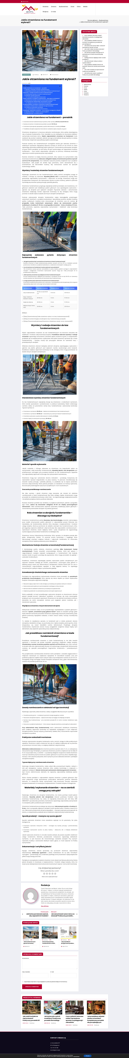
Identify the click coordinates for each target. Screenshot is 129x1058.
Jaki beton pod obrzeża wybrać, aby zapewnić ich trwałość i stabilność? (37, 915)
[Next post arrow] (76, 914)
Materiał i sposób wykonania (33, 95)
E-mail (52, 972)
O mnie (53, 12)
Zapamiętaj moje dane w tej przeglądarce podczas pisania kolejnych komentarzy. (45, 981)
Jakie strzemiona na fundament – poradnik (35, 88)
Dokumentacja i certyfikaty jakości (34, 113)
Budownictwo (63, 7)
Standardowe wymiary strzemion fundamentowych (38, 94)
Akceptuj (87, 1056)
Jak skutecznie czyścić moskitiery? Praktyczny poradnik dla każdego (52, 1018)
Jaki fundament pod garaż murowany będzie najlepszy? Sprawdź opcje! (29, 942)
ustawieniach (76, 1056)
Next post (53, 911)
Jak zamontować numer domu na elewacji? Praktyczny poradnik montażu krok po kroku (62, 915)
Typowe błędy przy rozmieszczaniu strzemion (38, 108)
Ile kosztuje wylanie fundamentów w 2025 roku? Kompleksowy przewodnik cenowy (48, 942)
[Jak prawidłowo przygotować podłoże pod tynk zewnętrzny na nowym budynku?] (68, 932)
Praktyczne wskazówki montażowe (34, 107)
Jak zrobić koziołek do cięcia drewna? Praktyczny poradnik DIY (31, 1018)
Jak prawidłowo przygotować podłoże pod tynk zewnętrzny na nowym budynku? (67, 942)
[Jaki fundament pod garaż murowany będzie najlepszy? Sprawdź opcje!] (31, 932)
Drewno (53, 7)
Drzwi (72, 7)
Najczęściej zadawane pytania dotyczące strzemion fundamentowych (43, 91)
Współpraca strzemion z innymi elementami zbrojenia (39, 102)
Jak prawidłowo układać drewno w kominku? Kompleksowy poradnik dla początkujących (92, 42)
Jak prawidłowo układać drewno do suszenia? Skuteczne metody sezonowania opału (93, 66)
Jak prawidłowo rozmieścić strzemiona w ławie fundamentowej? (41, 104)
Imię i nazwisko (26, 972)
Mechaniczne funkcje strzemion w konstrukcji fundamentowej (41, 100)
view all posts (45, 906)
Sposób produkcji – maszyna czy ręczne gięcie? (37, 111)
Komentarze (25, 958)
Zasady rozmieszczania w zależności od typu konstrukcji (39, 106)
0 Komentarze (55, 74)
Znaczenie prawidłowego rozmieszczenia (37, 97)
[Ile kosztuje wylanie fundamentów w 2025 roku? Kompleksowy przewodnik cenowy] (50, 932)
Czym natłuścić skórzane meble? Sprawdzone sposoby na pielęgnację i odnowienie (92, 37)
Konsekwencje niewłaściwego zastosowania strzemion (39, 101)
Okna (78, 7)
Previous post (44, 911)
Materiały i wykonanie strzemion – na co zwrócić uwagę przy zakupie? (42, 110)
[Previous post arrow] (22, 914)
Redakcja (36, 74)
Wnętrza (45, 12)
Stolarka (45, 7)
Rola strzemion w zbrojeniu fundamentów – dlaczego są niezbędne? (42, 98)
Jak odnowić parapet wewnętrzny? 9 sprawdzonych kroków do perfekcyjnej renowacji (93, 54)
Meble (85, 7)
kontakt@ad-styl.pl (55, 1050)
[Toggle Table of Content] (59, 86)
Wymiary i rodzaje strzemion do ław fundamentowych (38, 92)
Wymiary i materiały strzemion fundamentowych (37, 89)
